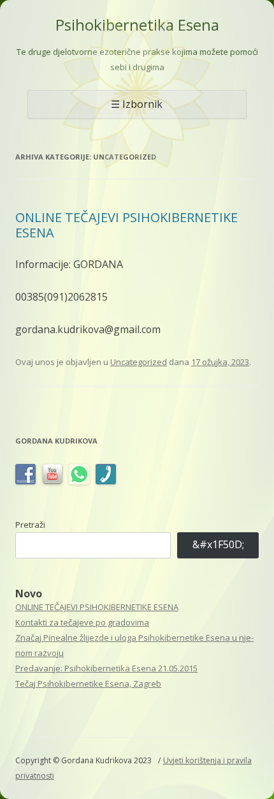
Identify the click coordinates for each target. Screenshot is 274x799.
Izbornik (142, 104)
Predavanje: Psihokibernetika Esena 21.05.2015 (106, 668)
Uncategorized (138, 362)
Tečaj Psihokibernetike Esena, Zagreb (88, 683)
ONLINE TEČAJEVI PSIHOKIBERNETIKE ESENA (126, 225)
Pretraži (30, 524)
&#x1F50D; (218, 544)
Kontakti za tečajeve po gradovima (82, 622)
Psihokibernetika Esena (137, 25)
